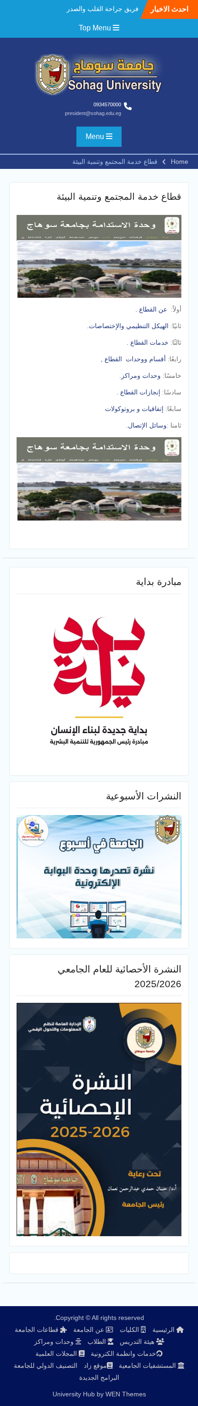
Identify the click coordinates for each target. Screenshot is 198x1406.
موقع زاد (95, 1365)
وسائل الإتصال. (146, 425)
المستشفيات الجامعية (148, 1365)
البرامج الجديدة (99, 1377)
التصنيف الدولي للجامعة (45, 1365)
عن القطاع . (151, 309)
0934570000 (107, 104)
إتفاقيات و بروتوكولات (135, 408)
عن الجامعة (89, 1329)
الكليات (130, 1329)
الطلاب (97, 1341)
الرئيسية (164, 1329)
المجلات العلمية (57, 1353)
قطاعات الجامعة (37, 1329)
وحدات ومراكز (55, 1341)
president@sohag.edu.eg (93, 113)
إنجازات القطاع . (138, 392)
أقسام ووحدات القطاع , (133, 359)
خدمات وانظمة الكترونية (123, 1353)
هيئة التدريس (138, 1341)
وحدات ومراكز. (141, 375)
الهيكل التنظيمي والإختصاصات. (128, 326)
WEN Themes (125, 1394)
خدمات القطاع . (148, 342)
